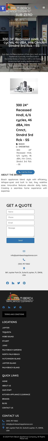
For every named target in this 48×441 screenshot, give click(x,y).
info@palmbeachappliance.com (24, 255)
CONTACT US (7, 408)
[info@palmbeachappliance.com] (24, 251)
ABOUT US (6, 386)
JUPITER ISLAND (9, 363)
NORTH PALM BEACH (11, 354)
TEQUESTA (6, 332)
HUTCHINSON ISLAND (11, 359)
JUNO (4, 345)
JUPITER (5, 328)
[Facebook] (7, 283)
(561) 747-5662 (24, 264)
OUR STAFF (7, 390)
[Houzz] (13, 283)
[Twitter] (18, 283)
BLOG (4, 403)
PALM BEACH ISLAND (11, 367)
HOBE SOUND (8, 336)
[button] (3, 8)
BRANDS (5, 399)
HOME (4, 381)
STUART (5, 341)
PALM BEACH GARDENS (12, 350)
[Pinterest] (24, 283)
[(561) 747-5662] (24, 260)
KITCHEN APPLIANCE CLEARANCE (16, 394)
